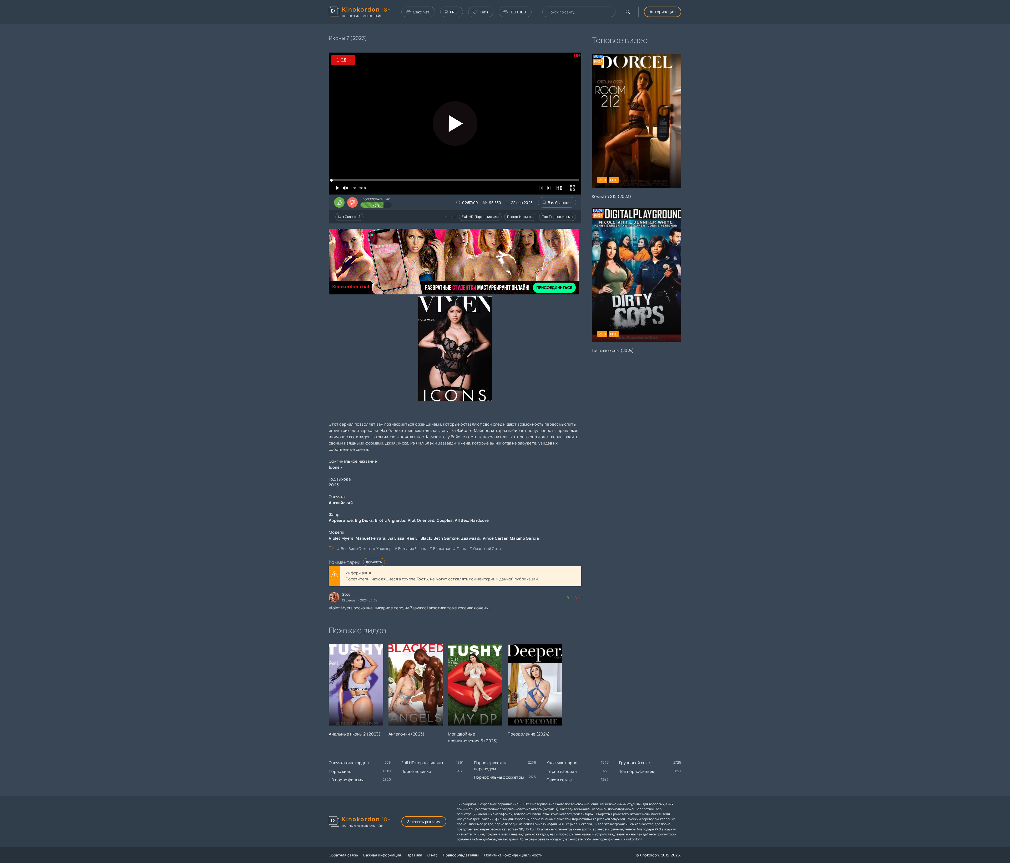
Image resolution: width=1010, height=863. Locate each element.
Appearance (341, 520)
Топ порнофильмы (557, 216)
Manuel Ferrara (370, 538)
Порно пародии (562, 771)
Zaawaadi (470, 538)
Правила (414, 854)
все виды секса (355, 548)
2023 (334, 485)
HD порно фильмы (346, 780)
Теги (484, 11)
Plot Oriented (421, 520)
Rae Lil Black (419, 538)
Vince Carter (495, 538)
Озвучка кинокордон (349, 762)
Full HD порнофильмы (480, 216)
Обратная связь (343, 854)
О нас (432, 854)
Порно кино (340, 771)
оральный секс (487, 548)
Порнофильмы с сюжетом (499, 777)
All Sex (461, 520)
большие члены (412, 548)
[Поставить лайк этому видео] (339, 202)
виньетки (441, 548)
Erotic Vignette (390, 520)
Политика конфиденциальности (513, 854)
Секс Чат (421, 11)
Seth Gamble (446, 538)
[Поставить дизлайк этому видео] (352, 202)
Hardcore (479, 520)
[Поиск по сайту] (628, 12)
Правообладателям (461, 854)
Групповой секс (634, 762)
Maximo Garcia (524, 538)
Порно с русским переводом (490, 766)
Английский (341, 502)
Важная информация (382, 854)
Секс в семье (559, 780)
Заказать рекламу (424, 821)
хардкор (383, 548)
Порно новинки (520, 216)
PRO (453, 11)
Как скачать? (349, 216)
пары (461, 548)
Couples (445, 520)
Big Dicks (364, 520)
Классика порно (562, 762)
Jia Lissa (396, 538)
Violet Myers (341, 538)
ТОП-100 (518, 11)
